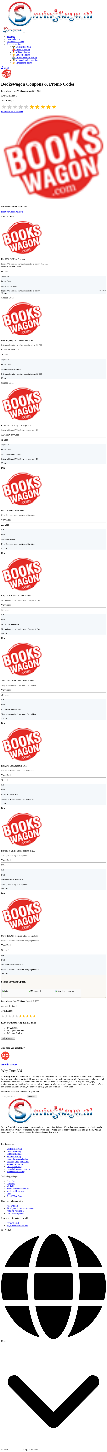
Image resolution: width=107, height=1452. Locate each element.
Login (6, 68)
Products (5, 111)
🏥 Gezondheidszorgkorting (24, 57)
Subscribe (32, 1096)
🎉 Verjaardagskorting (22, 63)
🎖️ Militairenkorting (21, 52)
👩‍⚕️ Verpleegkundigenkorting (25, 60)
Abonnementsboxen (15, 41)
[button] (53, 1341)
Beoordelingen (13, 39)
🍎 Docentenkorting (21, 49)
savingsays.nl (14, 1449)
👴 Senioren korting (21, 55)
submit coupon (8, 1038)
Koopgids (11, 36)
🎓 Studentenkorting (21, 47)
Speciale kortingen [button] (15, 44)
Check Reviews (16, 111)
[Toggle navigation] (24, 32)
